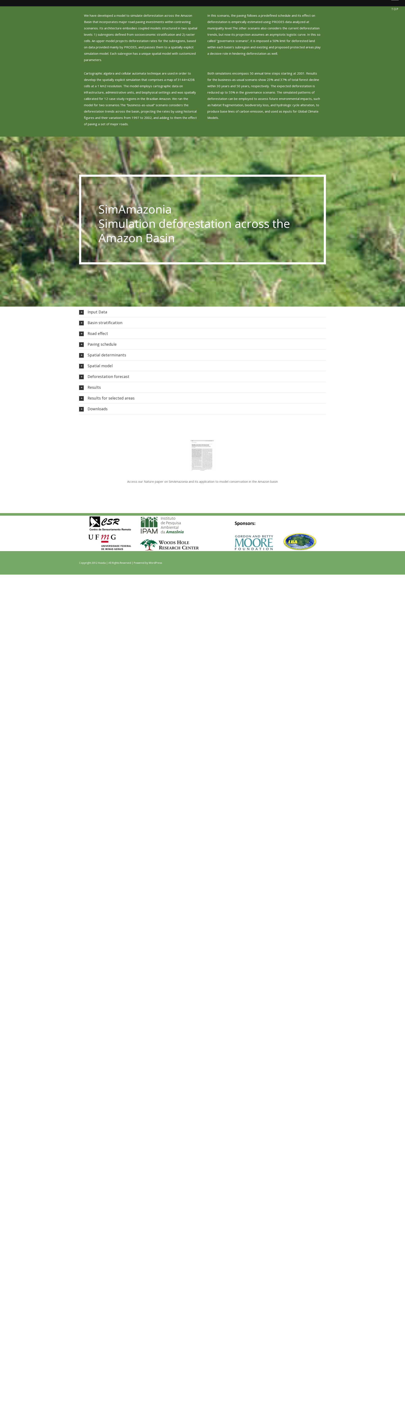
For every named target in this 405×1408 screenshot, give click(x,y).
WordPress (155, 563)
